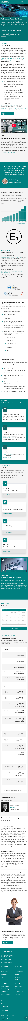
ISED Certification (7, 532)
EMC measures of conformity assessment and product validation (12, 272)
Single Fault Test (5, 986)
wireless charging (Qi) (8, 457)
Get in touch (9, 942)
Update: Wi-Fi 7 (19, 991)
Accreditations (11, 30)
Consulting (17, 977)
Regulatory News (19, 989)
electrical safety (20, 58)
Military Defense (19, 971)
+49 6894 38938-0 (14, 809)
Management (4, 974)
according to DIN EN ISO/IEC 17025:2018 (11, 257)
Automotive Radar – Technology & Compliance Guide (14, 108)
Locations (3, 979)
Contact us (12, 807)
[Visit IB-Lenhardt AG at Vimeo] (7, 1018)
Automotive (18, 969)
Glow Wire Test (4, 991)
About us (3, 969)
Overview (4, 30)
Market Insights (18, 986)
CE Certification (7, 494)
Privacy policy (4, 1006)
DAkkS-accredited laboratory (8, 58)
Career (16, 997)
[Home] (5, 2)
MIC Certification (7, 551)
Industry (17, 974)
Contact (3, 37)
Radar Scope (13, 34)
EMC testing (4, 60)
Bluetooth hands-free (8, 454)
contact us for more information (8, 152)
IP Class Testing (5, 989)
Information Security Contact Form (6, 1009)
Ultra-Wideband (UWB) (8, 437)
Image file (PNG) (14, 628)
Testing (19, 30)
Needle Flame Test (5, 994)
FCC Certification (7, 513)
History (2, 977)
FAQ (19, 34)
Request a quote (9, 113)
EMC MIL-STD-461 (5, 997)
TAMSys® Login (19, 979)
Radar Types (5, 34)
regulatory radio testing (14, 60)
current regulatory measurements (9, 105)
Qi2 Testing (18, 994)
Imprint (2, 1003)
